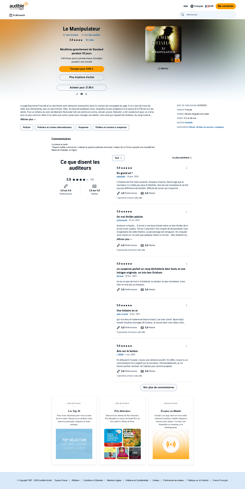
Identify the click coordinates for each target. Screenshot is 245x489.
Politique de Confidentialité (137, 480)
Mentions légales (114, 480)
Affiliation (75, 480)
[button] (77, 94)
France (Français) (220, 480)
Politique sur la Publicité (198, 480)
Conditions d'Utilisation (93, 480)
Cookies (156, 480)
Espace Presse (61, 480)
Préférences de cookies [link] (173, 480)
